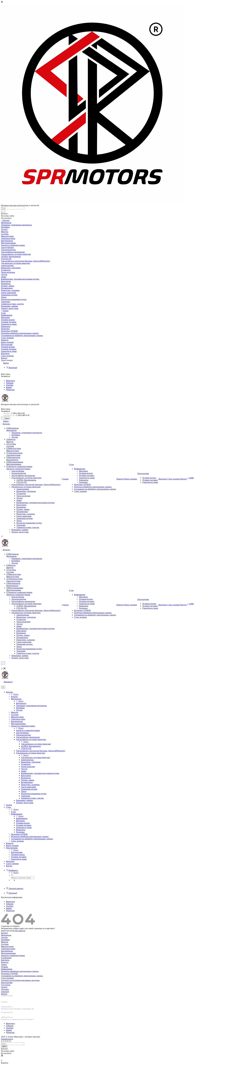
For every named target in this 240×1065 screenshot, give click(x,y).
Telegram (9, 383)
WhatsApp (10, 390)
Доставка (5, 989)
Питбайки (5, 940)
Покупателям (16, 852)
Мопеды (4, 942)
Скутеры (4, 944)
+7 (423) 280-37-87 (22, 415)
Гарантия (5, 992)
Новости (4, 962)
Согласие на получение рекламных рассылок (20, 980)
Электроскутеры (8, 949)
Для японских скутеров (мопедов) (35, 757)
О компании (6, 958)
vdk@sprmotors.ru (6, 1017)
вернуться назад (8, 931)
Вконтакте (10, 381)
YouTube (9, 385)
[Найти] (3, 211)
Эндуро (4, 937)
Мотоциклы (21, 703)
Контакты (5, 960)
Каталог (14, 696)
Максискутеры (7, 946)
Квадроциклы (7, 951)
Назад (16, 694)
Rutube (9, 387)
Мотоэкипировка (8, 953)
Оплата (4, 987)
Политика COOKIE (9, 973)
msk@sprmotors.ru (6, 1007)
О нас (13, 812)
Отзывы (4, 967)
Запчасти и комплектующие (28, 730)
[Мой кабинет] (2, 666)
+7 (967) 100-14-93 (18, 413)
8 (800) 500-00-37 (8, 998)
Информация (21, 818)
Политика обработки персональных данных (20, 971)
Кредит (4, 994)
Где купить (5, 985)
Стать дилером (7, 978)
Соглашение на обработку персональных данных (22, 976)
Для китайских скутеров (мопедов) (36, 744)
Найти (4, 1046)
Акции (4, 964)
